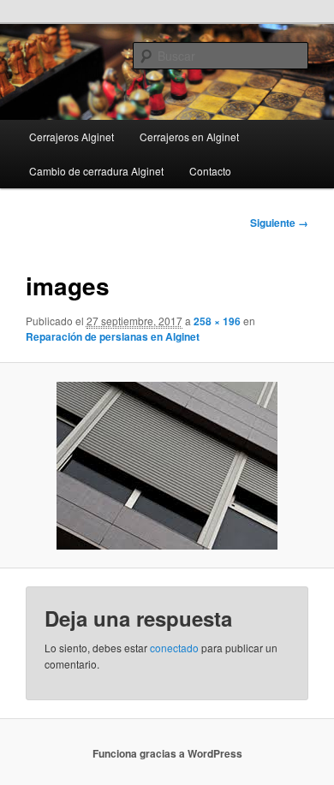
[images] (166, 466)
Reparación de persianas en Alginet (113, 336)
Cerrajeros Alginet (71, 136)
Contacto (210, 171)
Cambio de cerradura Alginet (96, 171)
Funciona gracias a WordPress (167, 753)
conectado (174, 647)
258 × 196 (217, 321)
